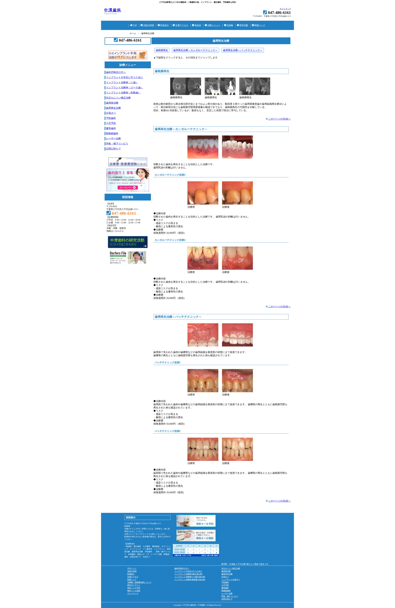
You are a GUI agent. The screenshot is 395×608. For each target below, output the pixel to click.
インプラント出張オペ (230, 579)
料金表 (198, 25)
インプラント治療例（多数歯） (123, 92)
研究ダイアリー (133, 585)
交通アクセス (181, 25)
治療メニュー (213, 25)
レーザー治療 (113, 138)
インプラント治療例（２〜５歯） (124, 87)
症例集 (230, 25)
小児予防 (111, 123)
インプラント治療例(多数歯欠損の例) (189, 579)
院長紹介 (164, 25)
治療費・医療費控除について (139, 582)
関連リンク (259, 25)
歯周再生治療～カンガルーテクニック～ (195, 50)
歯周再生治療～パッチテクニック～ (242, 50)
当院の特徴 (148, 25)
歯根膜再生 (162, 50)
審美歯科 (111, 128)
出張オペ (111, 113)
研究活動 (243, 25)
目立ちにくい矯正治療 (118, 97)
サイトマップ (285, 9)
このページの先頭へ (279, 119)
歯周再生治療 (113, 108)
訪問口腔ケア (113, 148)
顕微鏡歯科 (112, 133)
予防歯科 (111, 118)
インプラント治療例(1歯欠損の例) (188, 574)
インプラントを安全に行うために (124, 77)
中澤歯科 (112, 10)
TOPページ (131, 568)
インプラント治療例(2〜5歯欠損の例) (189, 577)
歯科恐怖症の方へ (116, 72)
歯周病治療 (112, 102)
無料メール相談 (133, 591)
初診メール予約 (133, 588)
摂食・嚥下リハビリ (117, 143)
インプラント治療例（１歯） (122, 82)
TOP (135, 25)
